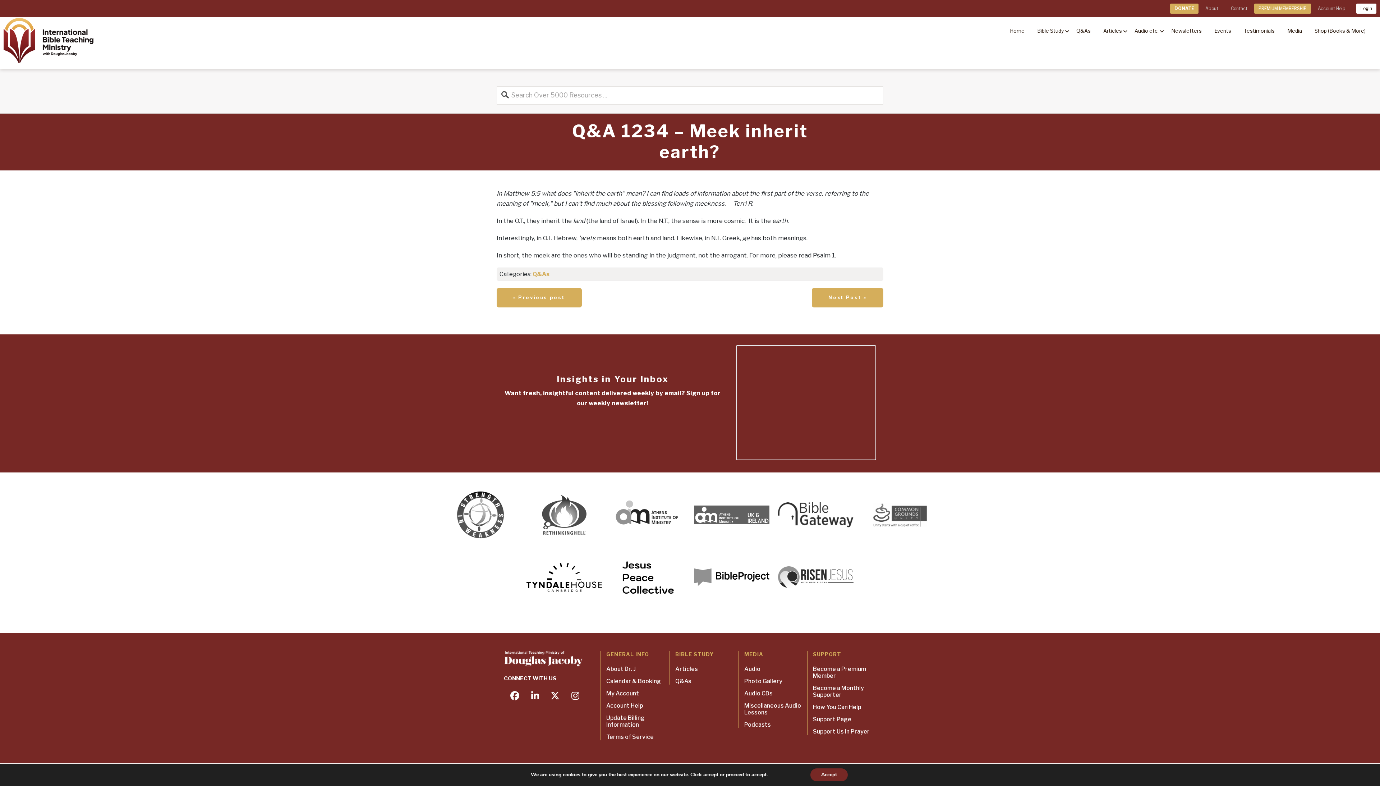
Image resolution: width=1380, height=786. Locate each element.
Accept (829, 774)
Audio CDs (758, 693)
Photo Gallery (763, 681)
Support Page (832, 719)
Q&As (541, 274)
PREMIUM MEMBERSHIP (1283, 8)
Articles (686, 669)
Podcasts (757, 724)
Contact (1239, 8)
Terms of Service (630, 737)
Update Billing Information (625, 721)
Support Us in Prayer (841, 731)
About (1211, 8)
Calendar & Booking (633, 681)
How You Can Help (837, 707)
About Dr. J (621, 669)
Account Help (1331, 8)
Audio (752, 669)
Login (1366, 8)
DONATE (1184, 8)
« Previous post (539, 297)
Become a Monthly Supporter (838, 691)
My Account (622, 693)
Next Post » (847, 297)
